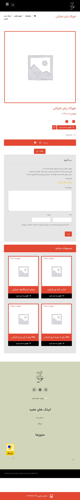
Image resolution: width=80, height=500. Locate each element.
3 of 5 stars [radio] (65, 182)
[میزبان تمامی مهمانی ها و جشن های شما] (72, 5)
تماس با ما (39, 418)
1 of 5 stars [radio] (70, 182)
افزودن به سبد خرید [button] (55, 296)
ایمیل (48, 215)
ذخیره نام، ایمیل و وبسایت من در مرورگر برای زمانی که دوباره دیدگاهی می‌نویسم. (45, 225)
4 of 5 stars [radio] (62, 182)
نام (70, 215)
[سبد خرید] (12, 5)
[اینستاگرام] (45, 389)
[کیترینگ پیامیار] (35, 16)
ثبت (68, 234)
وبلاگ (39, 424)
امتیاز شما (68, 178)
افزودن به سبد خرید (65, 127)
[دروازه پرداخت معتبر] (10, 449)
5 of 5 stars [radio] (59, 182)
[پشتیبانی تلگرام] (40, 389)
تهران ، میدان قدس (37, 398)
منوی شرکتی (69, 135)
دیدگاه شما (68, 188)
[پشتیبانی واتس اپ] (34, 389)
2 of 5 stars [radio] (67, 182)
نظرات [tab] (40, 151)
